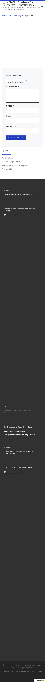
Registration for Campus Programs (15, 166)
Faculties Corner (8, 158)
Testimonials (7, 169)
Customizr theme (36, 671)
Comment (12, 87)
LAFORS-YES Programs (16, 16)
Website (11, 126)
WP (13, 671)
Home (4, 16)
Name (10, 106)
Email (10, 116)
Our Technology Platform (11, 162)
